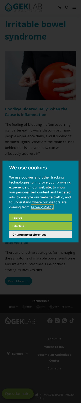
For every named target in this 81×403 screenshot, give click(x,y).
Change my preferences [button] (29, 234)
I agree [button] (17, 217)
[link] (42, 207)
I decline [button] (18, 226)
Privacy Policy (42, 207)
